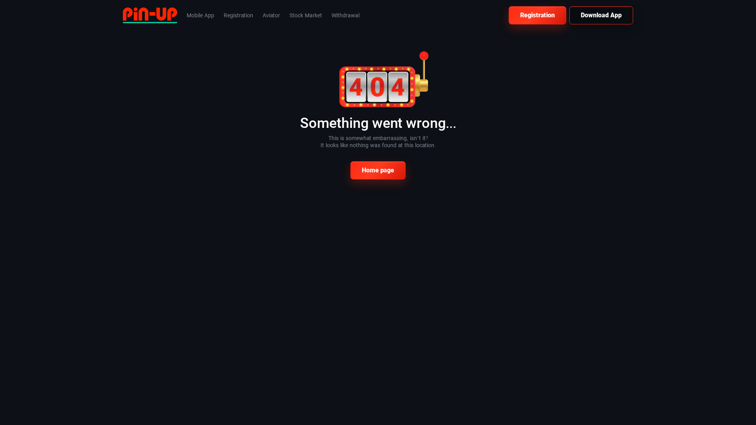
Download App (601, 15)
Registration (537, 15)
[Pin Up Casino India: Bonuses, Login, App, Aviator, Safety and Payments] (150, 14)
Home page (378, 170)
